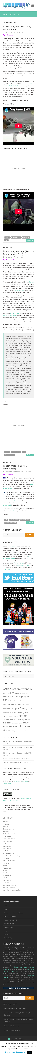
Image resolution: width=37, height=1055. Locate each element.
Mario (12, 704)
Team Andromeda (9, 455)
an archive (13, 546)
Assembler (6, 824)
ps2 (11, 712)
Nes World (6, 863)
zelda (28, 731)
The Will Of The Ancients (13, 86)
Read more (30, 240)
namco (27, 704)
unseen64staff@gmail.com (19, 1039)
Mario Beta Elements (9, 861)
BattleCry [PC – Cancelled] (11, 1026)
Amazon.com (17, 781)
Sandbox (6, 720)
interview (19, 701)
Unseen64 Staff (8, 927)
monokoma (8, 32)
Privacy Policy (8, 938)
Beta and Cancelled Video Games (13, 913)
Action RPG (8, 693)
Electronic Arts (14, 697)
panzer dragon (14, 519)
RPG (24, 452)
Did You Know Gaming (9, 834)
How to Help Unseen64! (11, 920)
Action (7, 689)
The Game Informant (9, 887)
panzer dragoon (16, 237)
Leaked (5, 23)
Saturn (10, 23)
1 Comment (9, 474)
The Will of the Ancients (10, 315)
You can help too (19, 563)
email (32, 484)
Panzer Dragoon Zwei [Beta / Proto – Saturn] (17, 28)
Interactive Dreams (8, 853)
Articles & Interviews (10, 916)
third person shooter (10, 522)
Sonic (4, 723)
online (12, 709)
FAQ (5, 931)
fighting (29, 697)
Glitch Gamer (7, 848)
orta (6, 519)
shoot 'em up (26, 237)
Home (6, 906)
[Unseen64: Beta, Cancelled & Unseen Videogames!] (16, 6)
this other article (19, 290)
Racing (21, 712)
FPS (5, 700)
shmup (11, 720)
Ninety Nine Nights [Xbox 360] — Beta (15, 1008)
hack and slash (12, 701)
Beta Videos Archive (8, 829)
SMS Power (6, 878)
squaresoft (15, 723)
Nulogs (5, 866)
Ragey (5, 870)
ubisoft (17, 731)
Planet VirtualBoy (8, 868)
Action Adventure (22, 689)
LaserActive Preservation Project (12, 856)
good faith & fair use (23, 565)
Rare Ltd (6, 716)
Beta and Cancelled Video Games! (21, 762)
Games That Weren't (9, 839)
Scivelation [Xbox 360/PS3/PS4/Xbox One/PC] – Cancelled (18, 1014)
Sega (15, 23)
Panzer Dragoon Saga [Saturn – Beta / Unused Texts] (18, 253)
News (5, 909)
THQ (13, 731)
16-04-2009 (19, 32)
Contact (6, 934)
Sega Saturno (7, 873)
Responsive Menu (32, 6)
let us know (6, 569)
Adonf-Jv (5, 822)
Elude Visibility (7, 836)
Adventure (18, 693)
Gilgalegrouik (7, 846)
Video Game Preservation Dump (12, 890)
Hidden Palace (30, 84)
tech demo (13, 727)
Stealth (21, 723)
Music (23, 704)
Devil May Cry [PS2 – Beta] (21, 759)
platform (20, 708)
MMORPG (18, 704)
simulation (28, 720)
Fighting (22, 696)
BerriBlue (5, 826)
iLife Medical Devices (9, 742)
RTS (25, 716)
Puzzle (14, 712)
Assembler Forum (12, 511)
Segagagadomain (8, 875)
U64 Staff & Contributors (12, 472)
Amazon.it (25, 781)
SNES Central (7, 880)
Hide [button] (29, 1052)
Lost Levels (6, 858)
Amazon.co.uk (7, 783)
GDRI (4, 844)
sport (9, 723)
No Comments (10, 260)
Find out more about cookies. (15, 1052)
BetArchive (6, 831)
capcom (6, 697)
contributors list (7, 489)
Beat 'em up (26, 693)
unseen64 (23, 731)
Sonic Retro (6, 883)
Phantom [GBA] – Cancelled (12, 1030)
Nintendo (6, 709)
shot (6, 240)
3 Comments (9, 35)
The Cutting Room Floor (10, 885)
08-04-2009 (19, 257)
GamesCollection (8, 841)
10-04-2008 (27, 472)
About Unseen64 (9, 924)
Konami (25, 701)
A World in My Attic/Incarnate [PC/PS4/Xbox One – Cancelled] (18, 1020)
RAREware (14, 716)
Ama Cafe (6, 762)
